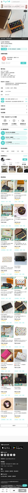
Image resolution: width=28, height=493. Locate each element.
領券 (23, 63)
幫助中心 (2, 471)
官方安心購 (8, 463)
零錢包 (15, 88)
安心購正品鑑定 (4, 476)
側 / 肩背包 (13, 463)
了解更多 (25, 129)
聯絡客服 (7, 471)
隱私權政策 (16, 471)
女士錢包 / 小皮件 (9, 88)
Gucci (5, 466)
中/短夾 (12, 151)
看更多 (14, 425)
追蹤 (25, 159)
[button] (4, 163)
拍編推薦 (9, 476)
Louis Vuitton (8, 91)
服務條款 (11, 471)
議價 (14, 490)
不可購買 (22, 490)
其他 (22, 151)
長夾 (8, 151)
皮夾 (17, 463)
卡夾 (18, 151)
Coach (2, 466)
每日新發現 (3, 463)
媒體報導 (14, 476)
